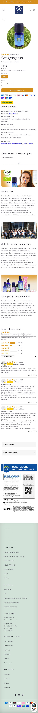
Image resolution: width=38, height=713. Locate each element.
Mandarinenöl (8, 663)
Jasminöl (7, 674)
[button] (3, 10)
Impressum (7, 590)
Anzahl (3, 80)
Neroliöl (6, 658)
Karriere (6, 578)
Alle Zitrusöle (8, 641)
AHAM (6, 574)
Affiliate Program (9, 561)
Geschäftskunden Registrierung (14, 556)
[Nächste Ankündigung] (35, 2)
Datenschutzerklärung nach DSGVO (15, 598)
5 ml (4, 76)
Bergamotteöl (8, 646)
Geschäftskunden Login (11, 552)
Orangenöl (7, 654)
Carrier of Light (9, 569)
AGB (5, 594)
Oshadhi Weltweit (9, 565)
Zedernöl (7, 679)
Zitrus (11, 114)
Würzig (15, 114)
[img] (11, 362)
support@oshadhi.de (10, 543)
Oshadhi (16, 709)
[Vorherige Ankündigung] (3, 2)
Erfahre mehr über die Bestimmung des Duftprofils (17, 143)
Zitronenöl (7, 650)
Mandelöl (7, 687)
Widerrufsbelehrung (10, 607)
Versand (10, 70)
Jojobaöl (6, 683)
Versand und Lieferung (11, 602)
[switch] (34, 710)
